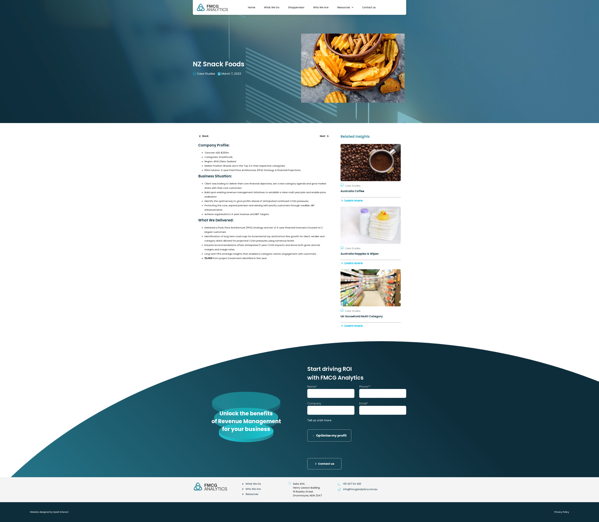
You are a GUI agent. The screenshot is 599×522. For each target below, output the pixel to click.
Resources (343, 7)
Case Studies (206, 74)
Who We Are (321, 7)
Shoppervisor (296, 7)
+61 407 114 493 (352, 484)
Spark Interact (61, 512)
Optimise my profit (331, 435)
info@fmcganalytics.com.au (360, 489)
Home (251, 7)
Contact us (369, 7)
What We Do (271, 7)
